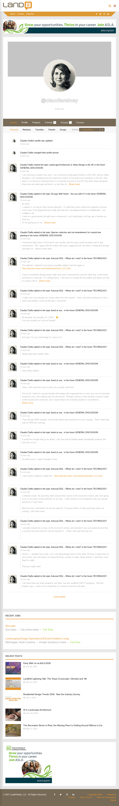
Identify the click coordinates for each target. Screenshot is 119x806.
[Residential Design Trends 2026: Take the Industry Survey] (13, 704)
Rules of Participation (106, 797)
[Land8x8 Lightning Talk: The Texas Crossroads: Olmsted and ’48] (13, 689)
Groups (66, 122)
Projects (36, 122)
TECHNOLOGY (100, 258)
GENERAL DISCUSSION (31, 168)
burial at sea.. (57, 310)
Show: (75, 130)
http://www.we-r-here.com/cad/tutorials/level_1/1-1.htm (46, 268)
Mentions (27, 130)
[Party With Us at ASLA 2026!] (13, 673)
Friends (50, 122)
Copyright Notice (95, 794)
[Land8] (17, 10)
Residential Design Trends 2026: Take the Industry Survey (51, 694)
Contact (20, 14)
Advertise (30, 14)
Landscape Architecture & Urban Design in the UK (71, 165)
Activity (13, 122)
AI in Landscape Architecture (37, 710)
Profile (25, 122)
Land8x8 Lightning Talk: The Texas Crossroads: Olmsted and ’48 (55, 678)
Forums (80, 122)
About (12, 14)
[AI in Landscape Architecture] (13, 720)
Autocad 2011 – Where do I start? (66, 258)
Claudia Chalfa (26, 141)
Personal (14, 130)
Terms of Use (86, 797)
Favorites (39, 130)
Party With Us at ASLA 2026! (37, 663)
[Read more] (74, 184)
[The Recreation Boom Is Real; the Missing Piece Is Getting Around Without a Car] (13, 735)
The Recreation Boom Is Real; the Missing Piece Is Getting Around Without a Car (62, 725)
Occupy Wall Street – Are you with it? (68, 194)
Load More (59, 597)
